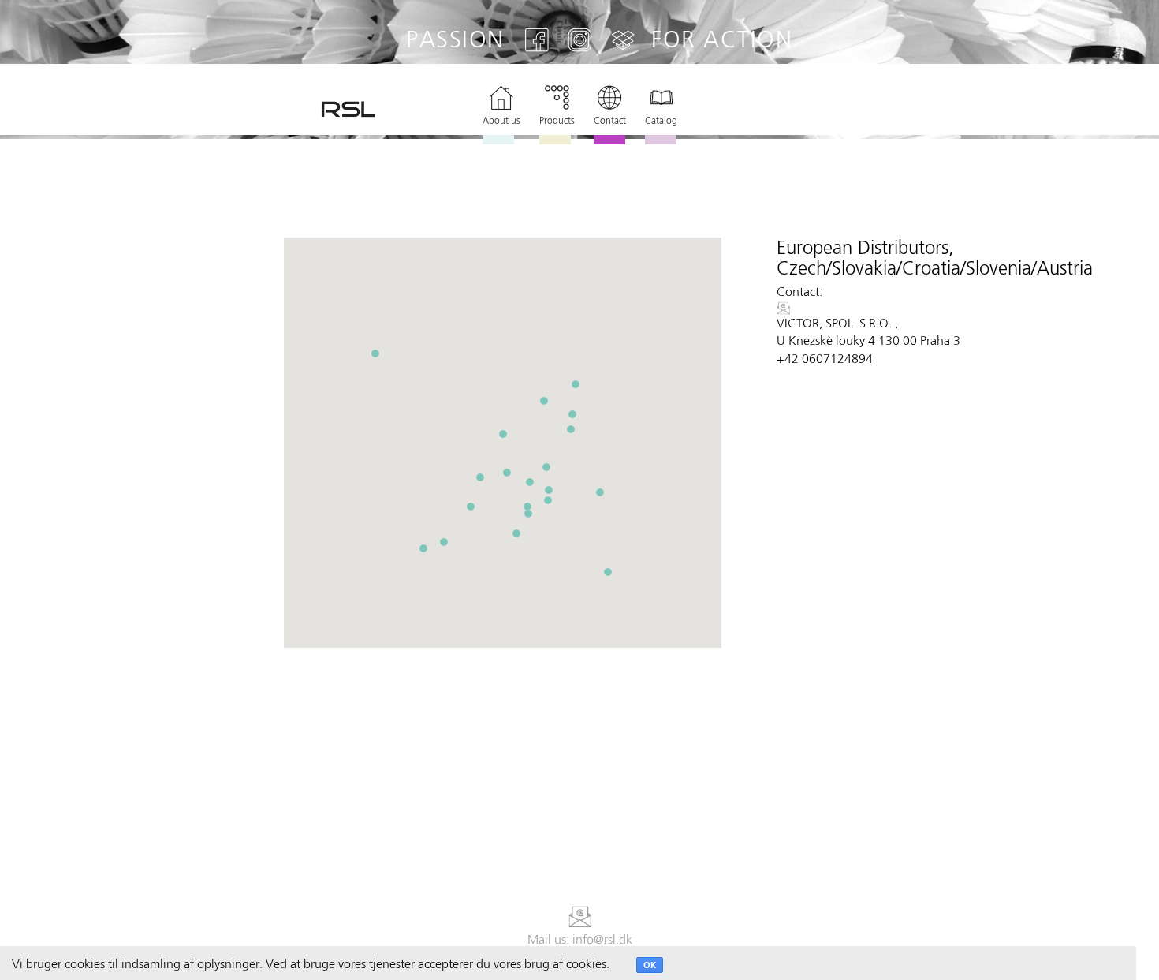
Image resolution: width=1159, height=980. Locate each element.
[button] (480, 477)
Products (557, 120)
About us (501, 120)
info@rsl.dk (602, 939)
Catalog (661, 120)
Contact (610, 120)
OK (649, 965)
